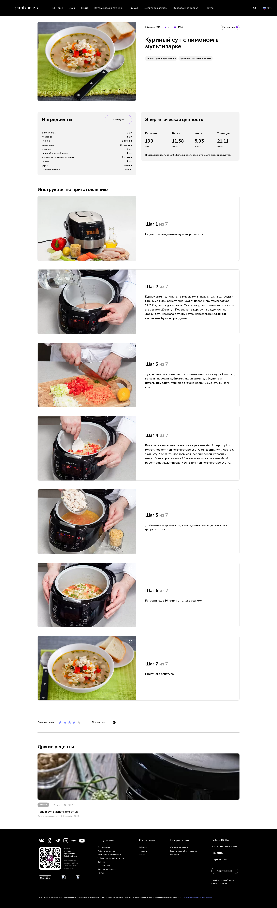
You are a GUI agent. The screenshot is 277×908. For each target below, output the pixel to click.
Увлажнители (104, 865)
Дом (72, 8)
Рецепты (217, 852)
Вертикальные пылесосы (109, 854)
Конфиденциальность (192, 897)
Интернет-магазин (224, 846)
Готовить (43, 805)
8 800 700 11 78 (219, 883)
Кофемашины (104, 847)
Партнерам (219, 859)
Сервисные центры (179, 847)
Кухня (84, 8)
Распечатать (228, 27)
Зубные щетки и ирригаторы (111, 858)
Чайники (101, 862)
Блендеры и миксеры (107, 869)
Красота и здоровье (185, 8)
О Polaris (143, 847)
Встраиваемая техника (108, 8)
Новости (143, 851)
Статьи (142, 854)
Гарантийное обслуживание (183, 851)
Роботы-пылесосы (106, 851)
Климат (133, 8)
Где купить (175, 854)
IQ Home (57, 8)
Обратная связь (224, 871)
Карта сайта (207, 897)
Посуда (209, 8)
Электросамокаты (155, 8)
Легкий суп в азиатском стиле (58, 811)
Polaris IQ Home (222, 840)
